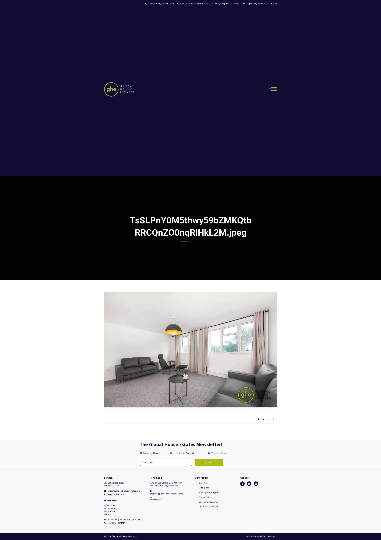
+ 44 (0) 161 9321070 (200, 3)
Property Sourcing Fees (209, 492)
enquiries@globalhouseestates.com (261, 3)
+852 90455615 (232, 3)
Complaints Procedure (209, 502)
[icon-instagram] (256, 483)
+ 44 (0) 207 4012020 (165, 3)
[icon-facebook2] (242, 483)
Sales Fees (203, 483)
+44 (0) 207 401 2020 (116, 494)
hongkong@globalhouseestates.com (166, 493)
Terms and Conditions (208, 506)
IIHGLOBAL (271, 536)
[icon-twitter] (249, 483)
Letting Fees (204, 487)
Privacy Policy (205, 497)
